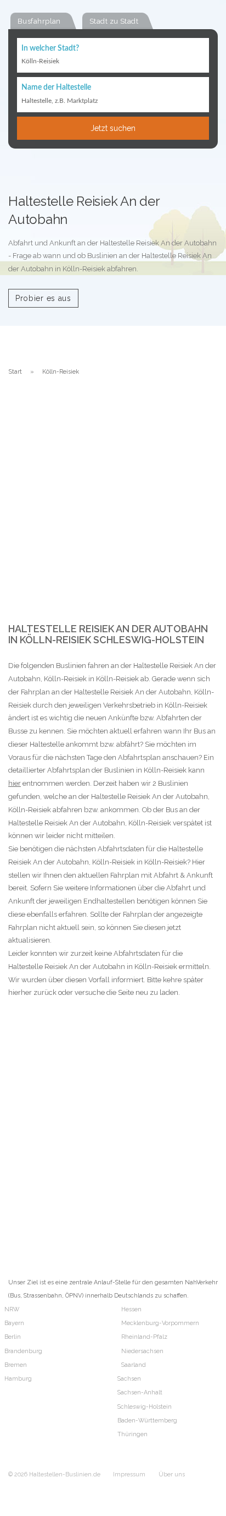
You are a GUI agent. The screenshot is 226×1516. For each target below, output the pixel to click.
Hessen (131, 1309)
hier (14, 783)
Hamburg (18, 1378)
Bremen (15, 1365)
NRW (11, 1309)
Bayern (14, 1323)
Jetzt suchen (113, 128)
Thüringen (132, 1434)
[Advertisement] (113, 504)
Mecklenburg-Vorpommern (160, 1323)
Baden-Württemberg (147, 1420)
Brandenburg (23, 1351)
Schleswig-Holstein (144, 1406)
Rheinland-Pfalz (144, 1336)
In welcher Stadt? (50, 48)
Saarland (133, 1365)
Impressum (129, 1474)
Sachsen (129, 1378)
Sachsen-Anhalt (139, 1392)
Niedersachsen (142, 1351)
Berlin (12, 1336)
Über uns (172, 1474)
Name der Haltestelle (56, 87)
